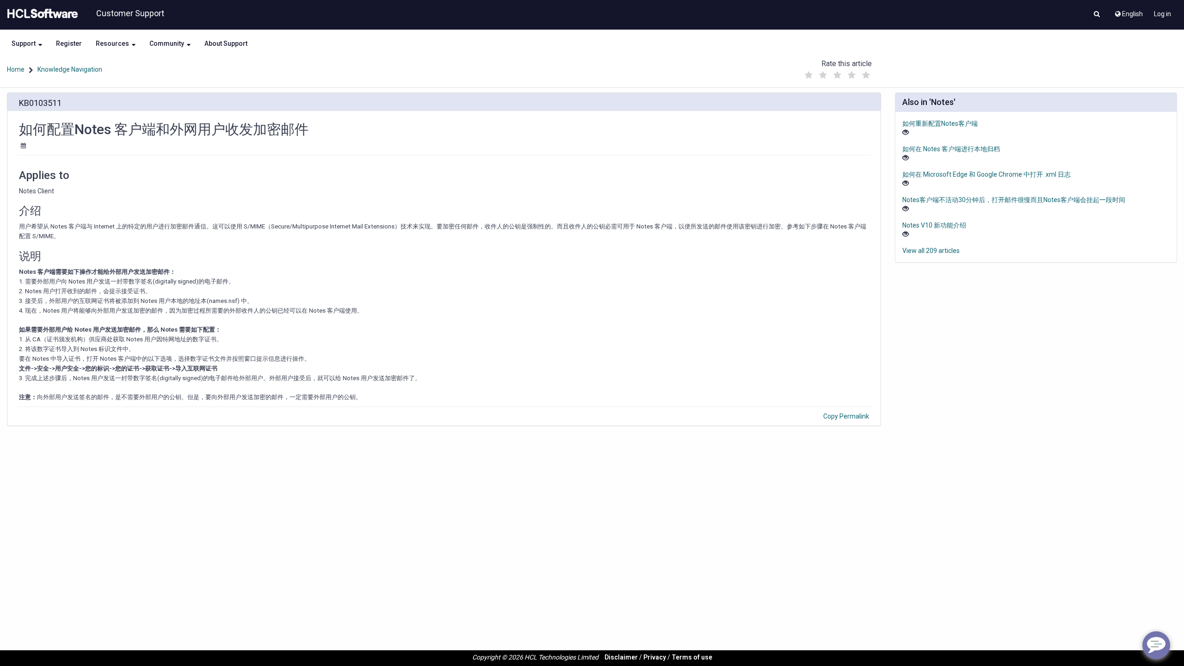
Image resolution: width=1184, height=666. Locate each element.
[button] (1097, 15)
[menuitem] (1128, 11)
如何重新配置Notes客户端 (940, 123)
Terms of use (692, 657)
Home (16, 69)
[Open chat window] (1156, 645)
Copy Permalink (846, 416)
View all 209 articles (931, 250)
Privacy (654, 657)
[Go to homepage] (40, 14)
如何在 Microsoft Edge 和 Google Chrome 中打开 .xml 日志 (986, 174)
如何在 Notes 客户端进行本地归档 (951, 149)
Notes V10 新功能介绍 (934, 225)
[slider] (837, 73)
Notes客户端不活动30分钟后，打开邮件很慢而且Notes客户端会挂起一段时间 (1013, 200)
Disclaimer (621, 657)
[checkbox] (808, 75)
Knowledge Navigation (69, 69)
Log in (1162, 14)
